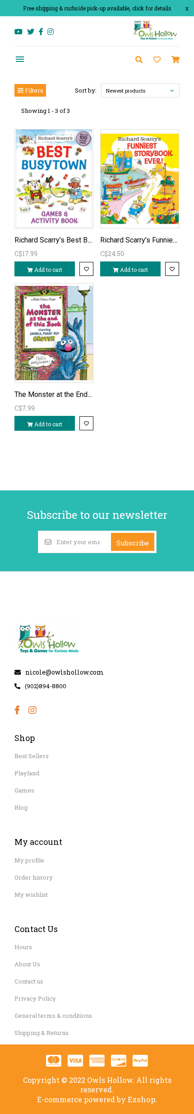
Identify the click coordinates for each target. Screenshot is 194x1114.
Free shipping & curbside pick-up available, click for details (97, 8)
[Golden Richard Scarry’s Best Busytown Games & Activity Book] (53, 178)
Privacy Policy (35, 998)
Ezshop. (142, 1099)
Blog (21, 807)
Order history (33, 877)
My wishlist (31, 894)
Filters (33, 90)
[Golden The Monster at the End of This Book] (53, 332)
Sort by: (86, 90)
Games (24, 790)
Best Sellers (31, 756)
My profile (29, 860)
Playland (26, 773)
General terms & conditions (53, 1015)
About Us (27, 964)
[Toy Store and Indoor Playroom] (155, 39)
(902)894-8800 (45, 686)
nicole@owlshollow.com (64, 672)
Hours (23, 947)
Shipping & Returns (41, 1033)
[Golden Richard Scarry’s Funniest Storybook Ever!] (139, 178)
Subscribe (132, 542)
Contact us (28, 981)
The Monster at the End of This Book (71, 394)
